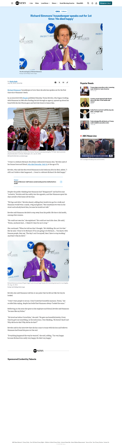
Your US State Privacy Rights (37, 442)
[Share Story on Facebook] (55, 82)
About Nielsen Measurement (78, 442)
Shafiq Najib (13, 81)
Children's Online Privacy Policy (52, 442)
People (25, 98)
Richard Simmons (14, 90)
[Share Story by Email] (63, 82)
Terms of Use (89, 442)
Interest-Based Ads (65, 442)
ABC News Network (17, 442)
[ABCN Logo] (20, 3)
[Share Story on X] (59, 82)
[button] (12, 3)
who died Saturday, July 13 (37, 164)
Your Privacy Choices (98, 442)
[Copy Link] (67, 82)
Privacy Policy (26, 442)
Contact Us (106, 442)
